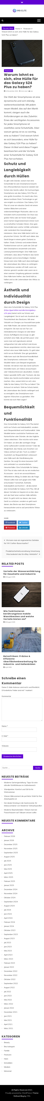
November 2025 (10, 848)
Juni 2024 (8, 914)
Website (5, 746)
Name (5, 726)
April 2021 (8, 1024)
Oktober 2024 (9, 897)
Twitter (24, 522)
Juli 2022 (7, 991)
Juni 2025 (8, 865)
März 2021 (8, 1028)
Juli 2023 (7, 942)
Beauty (7, 1042)
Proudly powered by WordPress (18, 1093)
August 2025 (9, 857)
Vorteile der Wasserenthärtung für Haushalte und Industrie (21, 572)
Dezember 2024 (10, 889)
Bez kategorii (9, 1046)
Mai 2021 (8, 1020)
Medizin (7, 1067)
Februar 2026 (9, 836)
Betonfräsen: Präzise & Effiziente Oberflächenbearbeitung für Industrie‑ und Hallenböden (20, 660)
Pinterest (11, 527)
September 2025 (11, 852)
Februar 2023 (9, 963)
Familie (6, 1050)
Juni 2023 (8, 946)
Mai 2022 (8, 1000)
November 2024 (10, 893)
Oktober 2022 (9, 979)
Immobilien (8, 1063)
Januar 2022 (9, 1008)
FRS (28, 1096)
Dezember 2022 (10, 971)
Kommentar (6, 696)
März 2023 (8, 959)
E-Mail (5, 736)
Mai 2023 (8, 951)
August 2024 (9, 906)
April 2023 (8, 955)
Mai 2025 (8, 869)
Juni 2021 (8, 1016)
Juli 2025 (7, 861)
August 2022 (9, 987)
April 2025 (8, 873)
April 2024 (8, 918)
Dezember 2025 (10, 844)
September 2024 (11, 901)
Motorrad (7, 1071)
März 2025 (8, 877)
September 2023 (11, 934)
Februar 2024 (9, 922)
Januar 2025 (9, 885)
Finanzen (8, 70)
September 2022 (11, 983)
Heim (6, 1059)
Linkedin (24, 527)
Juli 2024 (7, 910)
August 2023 (9, 938)
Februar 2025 (9, 881)
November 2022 (10, 975)
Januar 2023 (9, 967)
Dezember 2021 (10, 1012)
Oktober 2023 (9, 930)
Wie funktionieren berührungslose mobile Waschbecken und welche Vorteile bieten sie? (18, 615)
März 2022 (8, 1004)
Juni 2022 (8, 995)
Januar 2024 (9, 926)
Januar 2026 (9, 840)
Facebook (11, 522)
